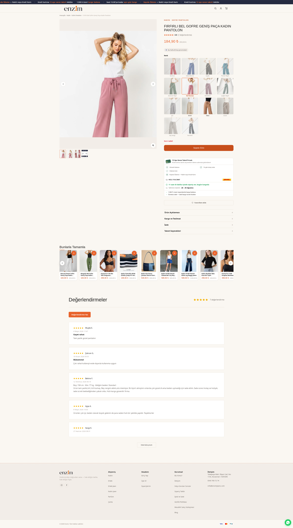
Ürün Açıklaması (172, 212)
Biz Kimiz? (178, 475)
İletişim (177, 481)
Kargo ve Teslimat (172, 218)
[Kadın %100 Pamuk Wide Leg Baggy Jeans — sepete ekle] (194, 253)
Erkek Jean (112, 486)
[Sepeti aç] (226, 8)
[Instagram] (62, 485)
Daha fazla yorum (146, 445)
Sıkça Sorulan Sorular (183, 486)
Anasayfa (62, 15)
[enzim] (80, 472)
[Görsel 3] (77, 154)
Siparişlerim (146, 486)
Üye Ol (143, 481)
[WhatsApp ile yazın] (288, 522)
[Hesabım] (220, 8)
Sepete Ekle (198, 148)
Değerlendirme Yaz (79, 314)
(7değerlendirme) (185, 35)
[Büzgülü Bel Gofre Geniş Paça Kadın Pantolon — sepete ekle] (94, 253)
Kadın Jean (112, 491)
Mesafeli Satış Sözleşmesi (184, 507)
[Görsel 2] (70, 154)
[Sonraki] (230, 263)
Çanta (110, 502)
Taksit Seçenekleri (172, 231)
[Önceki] (62, 263)
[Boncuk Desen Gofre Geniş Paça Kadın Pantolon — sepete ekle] (73, 253)
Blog (176, 512)
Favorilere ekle (200, 203)
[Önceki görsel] (63, 84)
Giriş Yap (144, 475)
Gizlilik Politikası (181, 502)
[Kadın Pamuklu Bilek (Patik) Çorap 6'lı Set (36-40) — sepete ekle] (134, 253)
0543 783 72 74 (213, 481)
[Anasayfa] (73, 8)
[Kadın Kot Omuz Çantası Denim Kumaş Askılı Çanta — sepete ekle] (154, 253)
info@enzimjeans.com (216, 486)
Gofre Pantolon (76, 15)
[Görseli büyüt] (153, 145)
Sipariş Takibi (180, 491)
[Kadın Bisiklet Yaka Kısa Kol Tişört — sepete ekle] (214, 253)
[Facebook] (67, 485)
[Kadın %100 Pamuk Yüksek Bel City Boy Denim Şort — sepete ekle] (174, 253)
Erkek (110, 481)
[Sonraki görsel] (153, 84)
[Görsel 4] (84, 154)
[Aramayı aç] (215, 8)
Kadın (68, 15)
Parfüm (111, 497)
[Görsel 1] (63, 154)
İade (166, 225)
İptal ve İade (179, 497)
